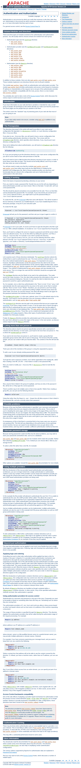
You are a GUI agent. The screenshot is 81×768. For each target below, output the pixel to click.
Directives (53, 3)
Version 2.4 (31, 9)
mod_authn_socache (17, 60)
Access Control (35, 96)
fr (48, 16)
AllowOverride (8, 140)
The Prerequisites (67, 19)
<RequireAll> (7, 535)
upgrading (49, 716)
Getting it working (67, 21)
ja (51, 16)
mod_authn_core (36, 80)
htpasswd (22, 200)
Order (29, 698)
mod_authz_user (16, 77)
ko (54, 16)
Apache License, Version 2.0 (22, 764)
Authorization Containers (10, 539)
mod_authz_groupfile (18, 71)
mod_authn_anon (16, 50)
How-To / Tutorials (41, 9)
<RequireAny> (20, 535)
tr (57, 16)
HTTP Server (12, 9)
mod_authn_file (16, 56)
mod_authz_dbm (16, 69)
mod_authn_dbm (16, 54)
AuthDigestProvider (51, 47)
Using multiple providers (69, 32)
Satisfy (45, 698)
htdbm (15, 313)
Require (24, 63)
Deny (37, 698)
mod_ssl (41, 119)
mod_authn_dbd (16, 52)
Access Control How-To (32, 26)
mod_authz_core (50, 80)
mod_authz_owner (17, 75)
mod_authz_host (16, 73)
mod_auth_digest (17, 43)
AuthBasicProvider (34, 47)
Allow (33, 698)
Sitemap (68, 3)
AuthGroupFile (16, 332)
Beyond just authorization (69, 34)
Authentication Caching (68, 36)
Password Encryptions (10, 752)
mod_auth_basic (16, 42)
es (45, 16)
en (42, 16)
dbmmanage (6, 313)
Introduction (65, 17)
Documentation (22, 9)
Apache (5, 9)
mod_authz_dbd (16, 67)
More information (67, 38)
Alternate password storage (70, 30)
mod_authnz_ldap (17, 58)
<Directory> (26, 131)
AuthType (28, 40)
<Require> (28, 687)
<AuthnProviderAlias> (11, 745)
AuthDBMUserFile (9, 311)
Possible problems (67, 27)
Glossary (62, 3)
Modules (46, 3)
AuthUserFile (10, 303)
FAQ (58, 3)
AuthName (9, 275)
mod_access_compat (9, 93)
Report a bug (76, 3)
